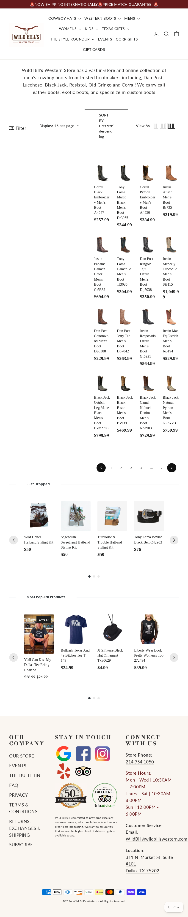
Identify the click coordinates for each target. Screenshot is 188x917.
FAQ (13, 785)
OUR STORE (21, 755)
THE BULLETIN (24, 775)
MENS (130, 18)
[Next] (174, 540)
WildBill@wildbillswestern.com (157, 838)
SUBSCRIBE (21, 844)
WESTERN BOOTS (100, 18)
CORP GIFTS (127, 39)
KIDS (90, 28)
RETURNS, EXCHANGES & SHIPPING (25, 828)
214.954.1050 (140, 761)
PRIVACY (18, 795)
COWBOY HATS (62, 18)
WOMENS (68, 28)
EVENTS (105, 39)
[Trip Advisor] (83, 771)
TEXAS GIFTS (114, 28)
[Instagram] (102, 754)
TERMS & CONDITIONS (23, 808)
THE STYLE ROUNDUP (70, 39)
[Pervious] (13, 540)
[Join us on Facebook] (83, 754)
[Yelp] (63, 771)
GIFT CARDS (94, 49)
